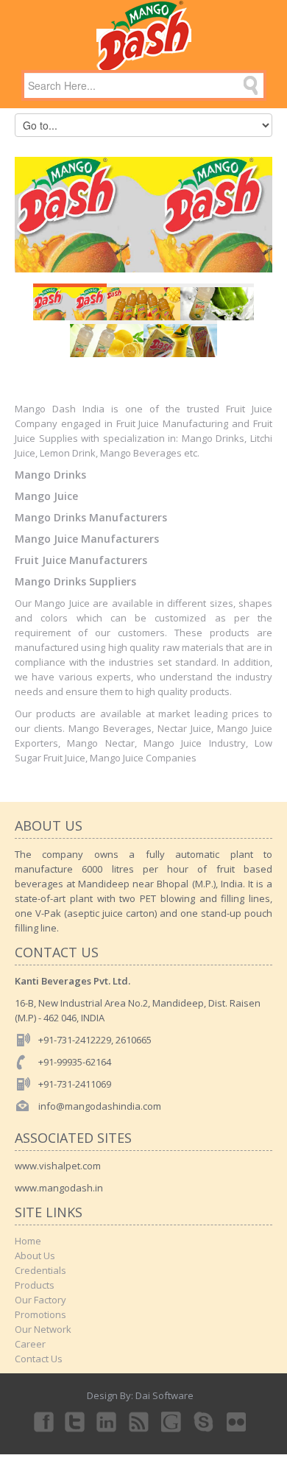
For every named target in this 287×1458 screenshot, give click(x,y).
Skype (205, 1421)
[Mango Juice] (143, 35)
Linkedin (107, 1421)
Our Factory (40, 1299)
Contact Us (39, 1358)
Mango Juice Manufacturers (87, 539)
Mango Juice (46, 496)
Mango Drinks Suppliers (75, 581)
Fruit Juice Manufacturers (81, 560)
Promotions (40, 1314)
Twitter (75, 1421)
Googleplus (172, 1421)
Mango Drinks (50, 475)
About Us (35, 1255)
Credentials (40, 1270)
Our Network (43, 1329)
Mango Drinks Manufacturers (91, 517)
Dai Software (164, 1395)
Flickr (237, 1421)
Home (28, 1240)
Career (30, 1343)
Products (34, 1285)
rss (140, 1421)
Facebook (43, 1421)
